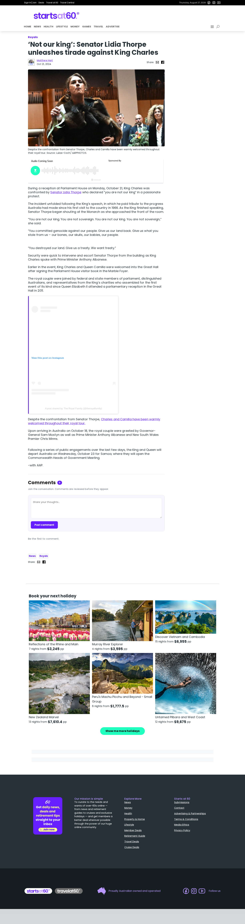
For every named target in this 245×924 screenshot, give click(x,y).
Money (75, 26)
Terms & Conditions (186, 819)
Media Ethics (181, 824)
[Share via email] (157, 62)
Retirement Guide (134, 836)
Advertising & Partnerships (190, 813)
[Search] (218, 27)
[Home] (56, 15)
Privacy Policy (182, 830)
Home (27, 26)
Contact (179, 808)
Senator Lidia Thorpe (65, 192)
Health (48, 26)
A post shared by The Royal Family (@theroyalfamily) (73, 408)
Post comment (44, 525)
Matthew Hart (45, 60)
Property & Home (134, 819)
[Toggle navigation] (212, 27)
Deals (41, 2)
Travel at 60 (52, 2)
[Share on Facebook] (163, 62)
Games (86, 26)
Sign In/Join (30, 2)
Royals (44, 556)
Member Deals (133, 830)
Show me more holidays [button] (123, 731)
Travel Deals (131, 841)
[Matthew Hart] (31, 62)
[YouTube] (219, 3)
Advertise (113, 26)
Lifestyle (62, 26)
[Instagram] (214, 3)
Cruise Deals (131, 847)
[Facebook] (209, 3)
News (37, 26)
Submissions (181, 802)
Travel (98, 26)
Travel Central (67, 2)
